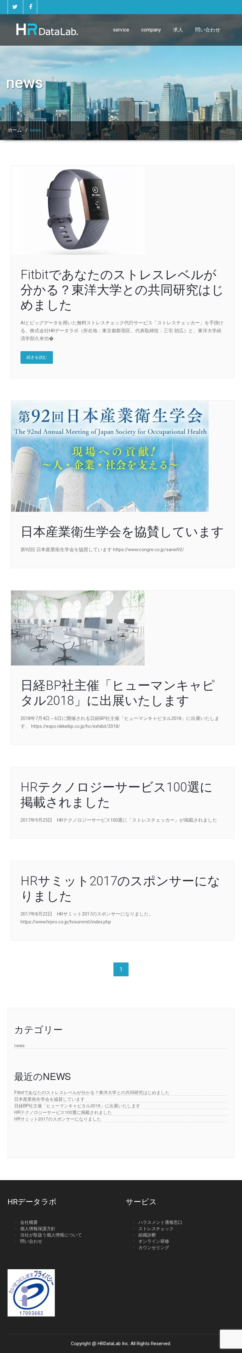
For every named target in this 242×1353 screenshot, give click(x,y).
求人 (178, 30)
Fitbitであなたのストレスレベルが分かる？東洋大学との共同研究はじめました (122, 289)
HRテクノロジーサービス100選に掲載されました (63, 1112)
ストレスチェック (156, 1228)
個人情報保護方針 (37, 1228)
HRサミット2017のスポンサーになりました (57, 1119)
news (19, 1045)
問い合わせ (207, 30)
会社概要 (29, 1222)
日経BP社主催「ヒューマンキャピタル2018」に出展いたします (117, 693)
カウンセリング (153, 1247)
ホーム (15, 130)
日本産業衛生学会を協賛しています (122, 531)
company (151, 30)
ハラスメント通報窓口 (160, 1222)
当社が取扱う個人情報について (51, 1234)
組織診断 (147, 1234)
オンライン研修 (153, 1241)
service (121, 30)
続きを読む (36, 357)
